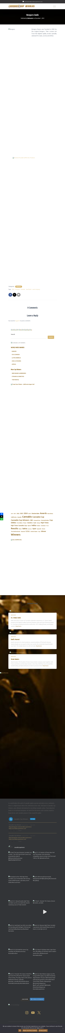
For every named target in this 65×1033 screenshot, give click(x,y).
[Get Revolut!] (32, 735)
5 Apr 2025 (32, 825)
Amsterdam (35, 513)
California (14, 517)
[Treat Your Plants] (23, 446)
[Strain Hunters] (17, 652)
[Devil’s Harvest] (17, 632)
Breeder (23, 289)
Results (14, 528)
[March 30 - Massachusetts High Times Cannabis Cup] (20, 912)
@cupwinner (25, 825)
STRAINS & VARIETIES (18, 376)
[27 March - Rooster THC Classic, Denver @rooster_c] (45, 912)
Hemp (38, 522)
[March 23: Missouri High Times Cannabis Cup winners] (45, 936)
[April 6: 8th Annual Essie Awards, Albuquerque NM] (45, 887)
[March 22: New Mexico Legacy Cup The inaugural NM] (45, 984)
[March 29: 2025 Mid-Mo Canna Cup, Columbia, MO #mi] (20, 960)
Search (13, 334)
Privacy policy (43, 1030)
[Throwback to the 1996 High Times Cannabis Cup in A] (20, 887)
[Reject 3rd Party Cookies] (63, 1028)
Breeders (18, 286)
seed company (36, 289)
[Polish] (25, 329)
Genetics (30, 522)
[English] (14, 329)
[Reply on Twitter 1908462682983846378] (9, 831)
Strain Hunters (15, 659)
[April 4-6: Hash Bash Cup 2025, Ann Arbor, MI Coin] (20, 936)
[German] (20, 329)
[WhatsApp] (1, 519)
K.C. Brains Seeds (16, 618)
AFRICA (14, 364)
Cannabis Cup (38, 517)
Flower (24, 522)
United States (33, 531)
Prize (47, 525)
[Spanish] (30, 329)
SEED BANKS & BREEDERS (19, 373)
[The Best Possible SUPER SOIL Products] (32, 220)
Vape (39, 531)
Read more (18, 626)
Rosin (20, 528)
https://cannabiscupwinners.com (17, 828)
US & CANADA (16, 354)
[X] (1, 516)
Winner (43, 531)
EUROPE (14, 351)
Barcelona (50, 513)
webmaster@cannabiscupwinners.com (33, 1)
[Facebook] (1, 514)
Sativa (24, 529)
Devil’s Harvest (15, 639)
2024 (26, 513)
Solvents (30, 528)
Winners (15, 534)
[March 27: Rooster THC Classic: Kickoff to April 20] (20, 984)
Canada (19, 517)
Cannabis (27, 516)
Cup (51, 520)
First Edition (20, 522)
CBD (31, 520)
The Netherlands (15, 531)
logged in (17, 320)
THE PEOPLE (15, 379)
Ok (20, 1030)
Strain (43, 528)
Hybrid (29, 525)
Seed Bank (28, 289)
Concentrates (45, 520)
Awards (43, 513)
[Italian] (23, 329)
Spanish (39, 528)
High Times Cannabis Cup (19, 525)
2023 (21, 513)
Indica (33, 525)
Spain (34, 528)
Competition (37, 520)
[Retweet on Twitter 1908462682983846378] (12, 831)
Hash (34, 522)
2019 (12, 513)
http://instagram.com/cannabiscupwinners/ (20, 827)
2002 (13, 289)
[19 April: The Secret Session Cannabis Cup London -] (20, 863)
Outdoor (43, 525)
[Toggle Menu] (54, 6)
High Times (45, 522)
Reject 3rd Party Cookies (30, 1030)
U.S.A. (28, 531)
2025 (29, 513)
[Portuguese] (28, 329)
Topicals (23, 531)
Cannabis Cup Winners (20, 520)
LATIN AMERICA (16, 357)
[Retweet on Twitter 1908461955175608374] (12, 841)
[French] (17, 329)
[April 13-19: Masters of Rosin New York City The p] (45, 863)
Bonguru (17, 289)
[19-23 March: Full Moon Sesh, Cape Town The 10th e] (45, 960)
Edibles (13, 522)
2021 (15, 513)
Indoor (38, 525)
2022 (18, 513)
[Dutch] (12, 329)
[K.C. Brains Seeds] (15, 611)
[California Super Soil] (23, 564)
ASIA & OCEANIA (16, 361)
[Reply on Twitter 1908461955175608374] (9, 841)
